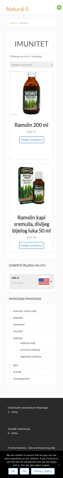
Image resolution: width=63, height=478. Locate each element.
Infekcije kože (27, 343)
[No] (58, 464)
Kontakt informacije (19, 428)
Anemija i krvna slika (24, 311)
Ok (13, 471)
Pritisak (17, 371)
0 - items (13, 412)
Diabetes (18, 317)
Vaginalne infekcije (30, 356)
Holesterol (19, 324)
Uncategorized (21, 378)
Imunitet (18, 331)
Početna (13, 23)
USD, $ (15, 277)
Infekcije (18, 338)
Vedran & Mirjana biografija (41, 447)
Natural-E (17, 9)
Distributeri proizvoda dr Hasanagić (28, 407)
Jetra (15, 365)
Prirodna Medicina (17, 447)
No (24, 471)
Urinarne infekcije (30, 349)
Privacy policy (43, 471)
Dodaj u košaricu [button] (31, 140)
